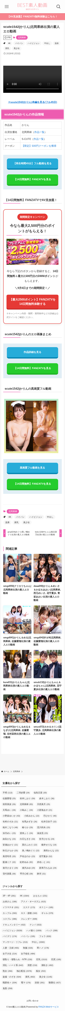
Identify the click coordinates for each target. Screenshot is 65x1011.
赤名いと (43, 862)
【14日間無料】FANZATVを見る (32, 179)
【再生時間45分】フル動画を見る (32, 163)
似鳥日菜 (40, 792)
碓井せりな (49, 844)
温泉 (57, 43)
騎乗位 (55, 982)
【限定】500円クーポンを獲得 (39, 145)
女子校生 (28, 953)
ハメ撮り (34, 930)
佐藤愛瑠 (9, 798)
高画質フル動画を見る (32, 467)
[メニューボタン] (6, 6)
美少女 (17, 48)
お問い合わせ (32, 1001)
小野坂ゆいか (11, 816)
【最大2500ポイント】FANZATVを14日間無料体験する (33, 301)
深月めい (9, 833)
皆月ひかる (46, 839)
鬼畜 (7, 988)
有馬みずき (29, 821)
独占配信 (24, 971)
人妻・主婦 (11, 948)
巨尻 (56, 959)
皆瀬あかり (10, 844)
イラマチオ (11, 907)
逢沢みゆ (28, 868)
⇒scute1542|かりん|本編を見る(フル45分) (32, 102)
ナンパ (36, 924)
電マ (26, 982)
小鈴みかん (31, 816)
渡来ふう (26, 833)
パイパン (19, 43)
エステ (29, 907)
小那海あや (44, 810)
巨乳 (41, 959)
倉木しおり (46, 798)
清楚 (32, 965)
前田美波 (9, 804)
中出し (47, 43)
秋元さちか (10, 850)
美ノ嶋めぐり (30, 850)
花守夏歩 (45, 856)
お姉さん (10, 901)
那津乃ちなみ (48, 868)
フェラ (45, 936)
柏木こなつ (10, 827)
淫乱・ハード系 (13, 965)
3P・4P (9, 896)
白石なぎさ (27, 839)
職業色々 (10, 982)
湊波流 (42, 833)
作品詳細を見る (32, 352)
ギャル (47, 913)
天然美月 (43, 804)
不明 (7, 792)
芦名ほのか (27, 856)
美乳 (7, 48)
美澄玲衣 (9, 856)
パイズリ (10, 936)
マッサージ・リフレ (15, 942)
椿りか (27, 827)
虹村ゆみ (26, 862)
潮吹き (47, 965)
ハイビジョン (34, 43)
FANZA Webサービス (48, 1007)
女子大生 (10, 953)
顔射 (40, 982)
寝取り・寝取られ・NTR (17, 959)
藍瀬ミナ (9, 862)
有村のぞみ (10, 821)
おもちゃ (40, 896)
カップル (10, 913)
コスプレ (10, 919)
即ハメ (43, 948)
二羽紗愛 (23, 792)
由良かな (9, 839)
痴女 (41, 971)
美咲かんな (51, 850)
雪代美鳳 (9, 873)
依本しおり (27, 798)
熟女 (7, 971)
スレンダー (29, 919)
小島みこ (26, 810)
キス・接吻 (29, 913)
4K (9, 43)
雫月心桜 (26, 873)
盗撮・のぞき (12, 977)
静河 (41, 873)
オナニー (46, 907)
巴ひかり (50, 816)
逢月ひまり (10, 868)
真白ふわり (29, 844)
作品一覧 (39, 132)
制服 (28, 948)
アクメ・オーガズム (33, 901)
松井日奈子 (49, 821)
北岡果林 (22, 37)
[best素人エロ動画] (32, 6)
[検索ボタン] (58, 6)
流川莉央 (43, 827)
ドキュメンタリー (14, 924)
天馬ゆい (9, 810)
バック (52, 930)
